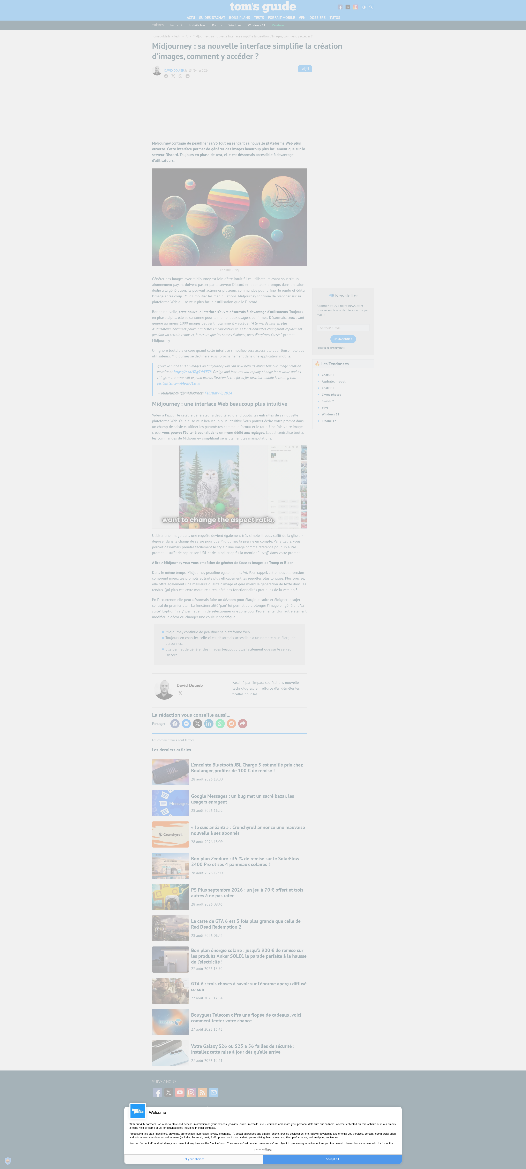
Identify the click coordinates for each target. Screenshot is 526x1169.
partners (151, 1124)
